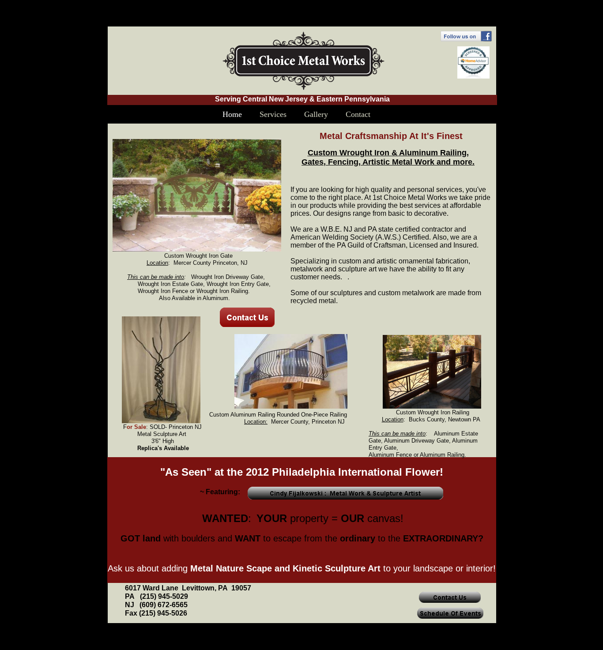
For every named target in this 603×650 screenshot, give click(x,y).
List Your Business (391, 642)
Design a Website (345, 642)
